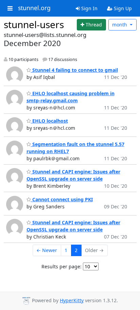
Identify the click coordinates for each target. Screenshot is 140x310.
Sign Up (122, 8)
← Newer (46, 250)
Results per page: (61, 266)
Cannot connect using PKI (62, 199)
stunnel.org (34, 8)
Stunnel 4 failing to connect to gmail (74, 70)
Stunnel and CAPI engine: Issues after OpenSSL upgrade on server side (73, 175)
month (120, 24)
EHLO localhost (49, 121)
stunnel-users (34, 24)
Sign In (89, 8)
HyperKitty (72, 300)
